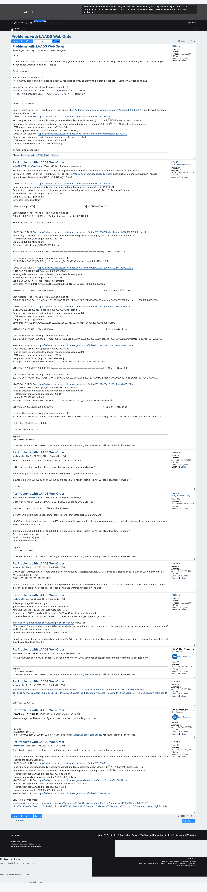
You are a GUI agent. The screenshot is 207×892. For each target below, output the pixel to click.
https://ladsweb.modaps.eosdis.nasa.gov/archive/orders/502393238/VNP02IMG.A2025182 (84, 267)
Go (41, 882)
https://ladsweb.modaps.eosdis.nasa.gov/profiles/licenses (42, 622)
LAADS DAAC (43, 155)
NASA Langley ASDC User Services (30, 844)
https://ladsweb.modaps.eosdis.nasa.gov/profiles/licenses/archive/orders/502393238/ (81, 133)
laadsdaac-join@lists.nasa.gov (87, 445)
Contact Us (192, 858)
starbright (175, 46)
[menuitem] (135, 835)
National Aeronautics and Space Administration (26, 846)
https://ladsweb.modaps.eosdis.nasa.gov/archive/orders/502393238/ (48, 90)
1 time (183, 61)
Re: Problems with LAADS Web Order (38, 162)
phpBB (171, 861)
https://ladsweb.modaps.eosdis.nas (92, 174)
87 (178, 662)
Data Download (27, 155)
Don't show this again (19, 30)
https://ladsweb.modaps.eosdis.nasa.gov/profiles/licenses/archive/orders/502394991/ (81, 780)
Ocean (55, 155)
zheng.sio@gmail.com (33, 537)
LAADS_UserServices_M (182, 649)
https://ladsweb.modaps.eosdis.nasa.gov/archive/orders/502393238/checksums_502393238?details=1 (91, 232)
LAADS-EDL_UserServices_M (181, 163)
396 (178, 168)
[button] (191, 41)
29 (178, 49)
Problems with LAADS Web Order (42, 36)
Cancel (33, 882)
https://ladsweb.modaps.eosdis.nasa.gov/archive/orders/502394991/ (73, 763)
